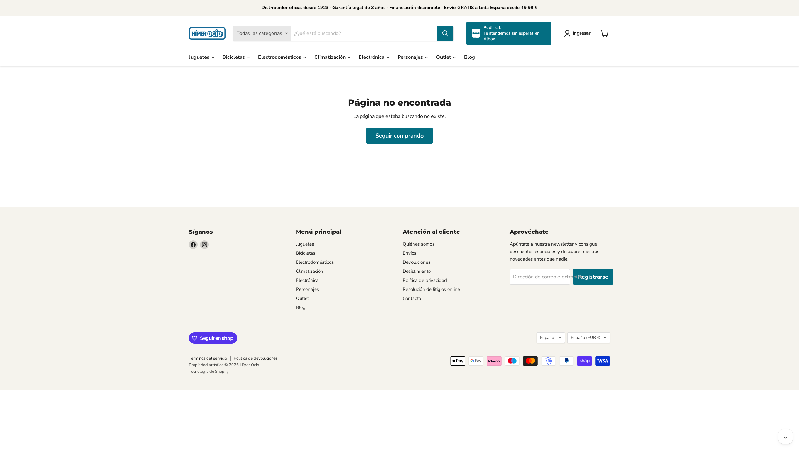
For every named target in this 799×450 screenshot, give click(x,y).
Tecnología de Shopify (209, 371)
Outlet (444, 57)
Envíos (409, 253)
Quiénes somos (418, 244)
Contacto (412, 298)
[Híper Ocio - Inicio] (207, 33)
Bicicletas (234, 57)
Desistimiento (417, 271)
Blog (469, 57)
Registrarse (593, 277)
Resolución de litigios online (431, 289)
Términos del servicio (208, 358)
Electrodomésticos (280, 57)
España (586, 338)
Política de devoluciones (255, 358)
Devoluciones (416, 262)
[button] (578, 33)
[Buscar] (445, 33)
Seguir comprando (399, 135)
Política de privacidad (425, 280)
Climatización (330, 57)
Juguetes (200, 57)
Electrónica (372, 57)
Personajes (411, 57)
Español (548, 338)
